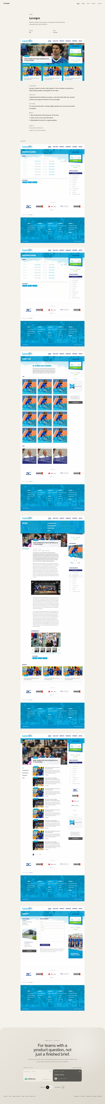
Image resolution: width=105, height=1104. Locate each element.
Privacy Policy (32, 1096)
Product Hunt (89, 1097)
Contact (99, 3)
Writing (83, 3)
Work (78, 3)
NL (51, 1087)
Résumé (94, 3)
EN (47, 1087)
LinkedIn (94, 1097)
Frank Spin (48, 1040)
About (88, 3)
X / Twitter (82, 1097)
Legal (27, 1096)
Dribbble (99, 1097)
